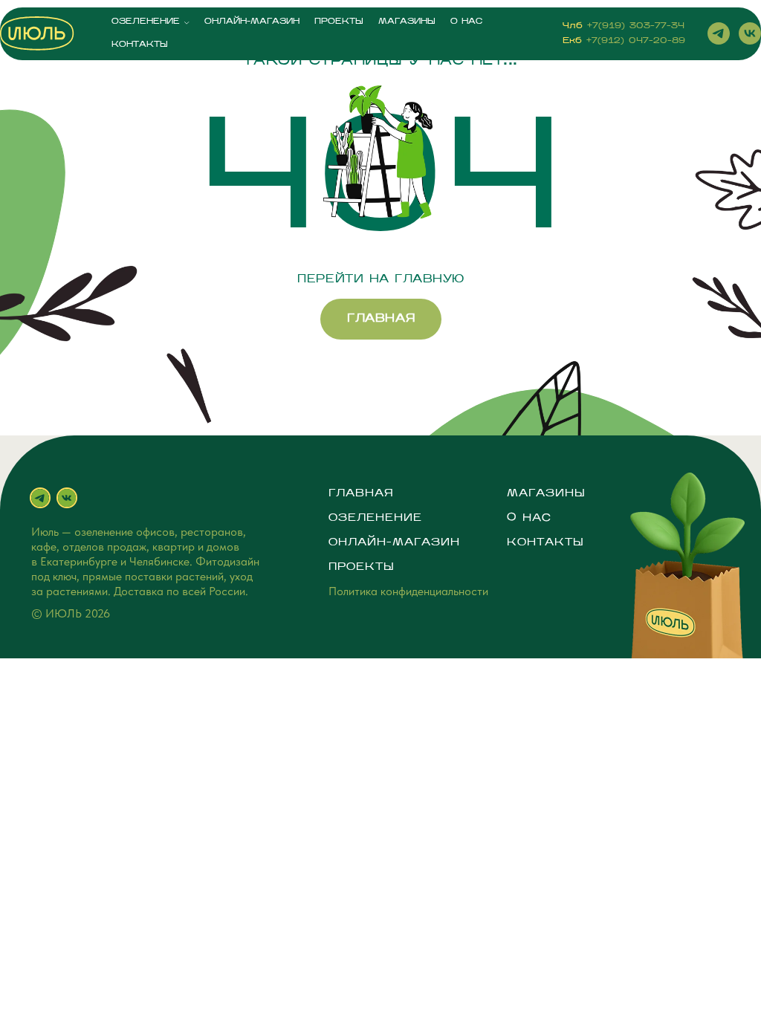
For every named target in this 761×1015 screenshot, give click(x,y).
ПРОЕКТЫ (338, 22)
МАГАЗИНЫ (406, 22)
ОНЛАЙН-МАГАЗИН (251, 22)
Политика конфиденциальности (408, 591)
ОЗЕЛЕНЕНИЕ (145, 22)
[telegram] (718, 33)
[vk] (750, 33)
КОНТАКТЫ (139, 45)
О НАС (466, 22)
